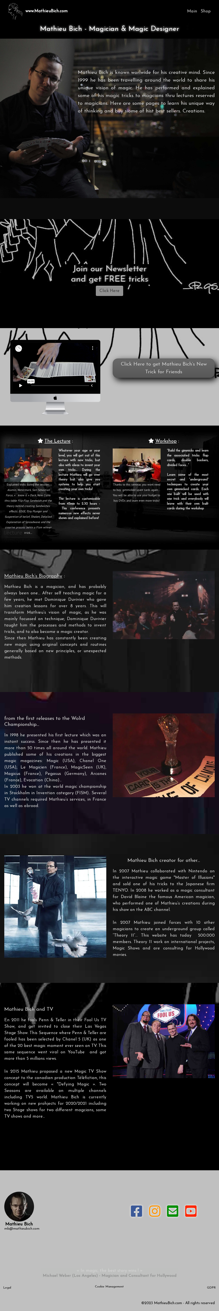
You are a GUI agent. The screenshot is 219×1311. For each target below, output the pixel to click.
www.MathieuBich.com (46, 11)
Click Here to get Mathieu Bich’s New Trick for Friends (164, 368)
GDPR (211, 1287)
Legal (7, 1287)
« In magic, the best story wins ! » (109, 1271)
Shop (206, 11)
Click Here (109, 291)
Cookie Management (109, 1286)
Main (192, 11)
